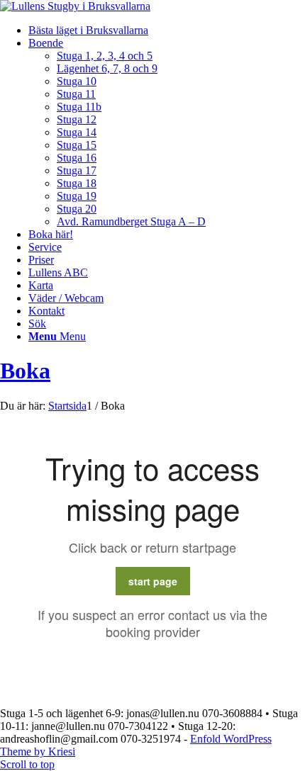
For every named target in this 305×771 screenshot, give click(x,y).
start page (152, 581)
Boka (25, 370)
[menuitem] (166, 30)
